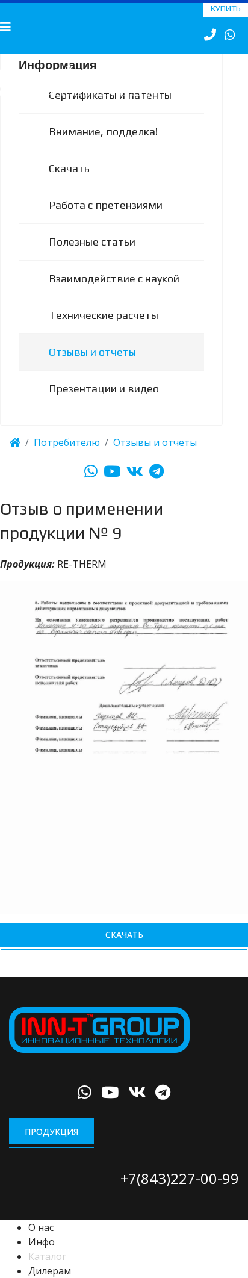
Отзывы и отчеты (92, 367)
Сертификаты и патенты (110, 110)
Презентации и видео (104, 403)
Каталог (47, 1271)
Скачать (69, 183)
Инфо (41, 1257)
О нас (41, 1242)
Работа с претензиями (106, 220)
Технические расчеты (103, 330)
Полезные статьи (92, 256)
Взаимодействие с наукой (114, 293)
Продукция (51, 1146)
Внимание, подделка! (103, 146)
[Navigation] (5, 27)
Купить (226, 8)
